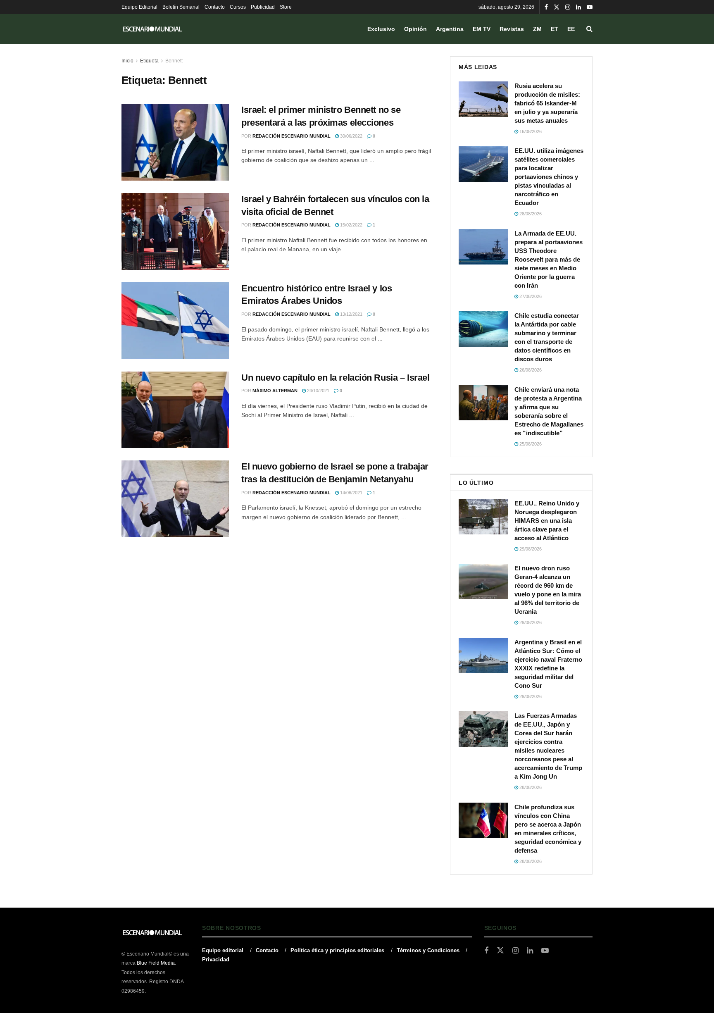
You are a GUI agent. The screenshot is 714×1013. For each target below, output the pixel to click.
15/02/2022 (350, 224)
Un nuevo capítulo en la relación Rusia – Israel (335, 377)
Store (286, 7)
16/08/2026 (530, 131)
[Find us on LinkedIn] (578, 7)
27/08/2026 (530, 296)
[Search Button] (589, 29)
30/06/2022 (350, 135)
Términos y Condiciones (428, 950)
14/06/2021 (350, 492)
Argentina (450, 29)
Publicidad (263, 7)
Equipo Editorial (139, 7)
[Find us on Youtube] (590, 7)
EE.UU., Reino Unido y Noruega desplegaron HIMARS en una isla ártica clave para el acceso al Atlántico (546, 520)
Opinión (415, 29)
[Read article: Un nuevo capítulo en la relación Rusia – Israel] (175, 410)
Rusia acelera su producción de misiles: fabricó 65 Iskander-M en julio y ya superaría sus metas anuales (547, 103)
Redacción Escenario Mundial (291, 135)
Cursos (238, 7)
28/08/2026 (530, 213)
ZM (537, 29)
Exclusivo (381, 29)
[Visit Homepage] (152, 29)
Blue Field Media (156, 963)
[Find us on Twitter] (556, 7)
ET (554, 29)
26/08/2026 (530, 369)
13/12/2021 (350, 314)
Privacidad (215, 959)
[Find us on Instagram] (567, 7)
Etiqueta (149, 61)
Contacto (215, 7)
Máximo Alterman (275, 390)
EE (571, 29)
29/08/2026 (530, 548)
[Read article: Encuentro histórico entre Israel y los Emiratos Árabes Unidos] (175, 320)
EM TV (481, 29)
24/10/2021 (317, 390)
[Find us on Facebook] (546, 7)
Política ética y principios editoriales (337, 950)
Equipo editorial (222, 950)
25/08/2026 (530, 443)
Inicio (127, 61)
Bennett (174, 61)
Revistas (512, 29)
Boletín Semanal (181, 7)
